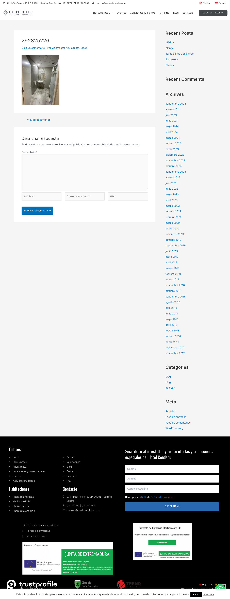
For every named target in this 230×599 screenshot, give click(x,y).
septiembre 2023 (176, 171)
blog (168, 376)
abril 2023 (172, 200)
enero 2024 (172, 149)
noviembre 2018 (175, 285)
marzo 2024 (173, 137)
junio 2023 (172, 188)
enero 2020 (172, 228)
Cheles (170, 65)
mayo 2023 (172, 194)
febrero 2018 (173, 336)
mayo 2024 (172, 126)
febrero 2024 (173, 143)
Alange (170, 48)
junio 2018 (172, 313)
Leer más (208, 594)
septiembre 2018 (176, 296)
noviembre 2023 (175, 160)
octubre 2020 (174, 217)
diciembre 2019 (175, 234)
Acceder (170, 411)
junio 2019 (172, 251)
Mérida (170, 42)
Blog (176, 13)
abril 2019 (171, 262)
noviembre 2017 (175, 353)
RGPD (143, 497)
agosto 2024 (173, 109)
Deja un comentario (33, 47)
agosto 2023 (173, 177)
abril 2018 (171, 324)
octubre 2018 (173, 290)
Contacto (188, 13)
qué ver (170, 387)
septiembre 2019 (176, 245)
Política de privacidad (162, 497)
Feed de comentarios (178, 422)
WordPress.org (174, 428)
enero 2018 (172, 342)
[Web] (128, 197)
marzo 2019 (172, 268)
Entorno (164, 13)
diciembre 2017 (175, 347)
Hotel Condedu (101, 13)
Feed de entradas (176, 416)
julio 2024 (171, 115)
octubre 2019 (173, 239)
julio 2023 (171, 183)
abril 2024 (172, 132)
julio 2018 (171, 307)
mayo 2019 (172, 256)
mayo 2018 (172, 319)
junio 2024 (172, 120)
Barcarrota (172, 59)
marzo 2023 (173, 205)
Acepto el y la (151, 497)
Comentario (30, 152)
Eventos (121, 13)
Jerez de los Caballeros (180, 53)
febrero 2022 (173, 211)
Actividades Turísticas (142, 13)
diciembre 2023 (175, 154)
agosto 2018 (173, 302)
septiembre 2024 (176, 103)
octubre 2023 (174, 166)
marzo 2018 (172, 330)
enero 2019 (172, 279)
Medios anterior (38, 119)
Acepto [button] (196, 594)
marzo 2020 (173, 222)
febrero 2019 (173, 273)
